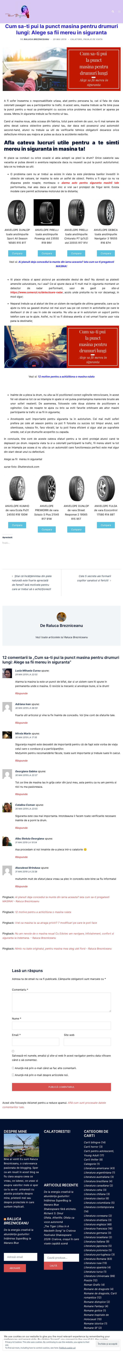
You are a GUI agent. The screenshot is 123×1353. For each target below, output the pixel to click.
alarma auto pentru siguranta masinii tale (90, 182)
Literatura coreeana (96, 1215)
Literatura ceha (93, 1189)
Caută (53, 1265)
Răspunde (21, 693)
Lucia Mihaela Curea (28, 670)
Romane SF (91, 1327)
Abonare (15, 1268)
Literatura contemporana (99, 1207)
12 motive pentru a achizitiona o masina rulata (66, 376)
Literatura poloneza (96, 1250)
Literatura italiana (94, 1241)
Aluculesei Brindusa (27, 867)
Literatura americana (96, 1168)
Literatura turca (93, 1271)
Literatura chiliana (95, 1194)
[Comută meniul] (119, 11)
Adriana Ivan (23, 704)
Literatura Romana (95, 1258)
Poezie (88, 1280)
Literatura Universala (96, 1276)
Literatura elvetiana (95, 1220)
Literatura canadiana (96, 1185)
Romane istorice (93, 1323)
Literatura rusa (93, 1263)
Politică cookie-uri (67, 1348)
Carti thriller (91, 1159)
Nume (16, 1018)
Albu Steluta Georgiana (29, 838)
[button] (112, 11)
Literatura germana (95, 1232)
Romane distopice (95, 1301)
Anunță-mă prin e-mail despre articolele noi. (41, 1075)
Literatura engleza (95, 1224)
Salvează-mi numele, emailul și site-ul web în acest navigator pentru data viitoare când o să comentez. (61, 1058)
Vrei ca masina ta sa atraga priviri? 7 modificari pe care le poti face (56, 922)
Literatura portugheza (97, 1254)
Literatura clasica (94, 1198)
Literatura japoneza (95, 1245)
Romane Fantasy (94, 1306)
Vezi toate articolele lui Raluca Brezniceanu (61, 637)
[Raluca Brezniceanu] (20, 11)
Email (16, 1034)
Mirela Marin (23, 733)
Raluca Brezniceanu (36, 39)
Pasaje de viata (93, 39)
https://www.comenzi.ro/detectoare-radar (36, 292)
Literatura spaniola (95, 1267)
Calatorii (76, 39)
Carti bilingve (92, 1142)
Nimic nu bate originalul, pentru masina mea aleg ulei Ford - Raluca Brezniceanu (63, 948)
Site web (69, 1034)
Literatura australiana (97, 1176)
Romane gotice (93, 1310)
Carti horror (91, 1146)
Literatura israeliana (96, 1237)
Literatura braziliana (96, 1181)
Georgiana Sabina (26, 771)
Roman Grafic (92, 1284)
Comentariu (20, 989)
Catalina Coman (25, 804)
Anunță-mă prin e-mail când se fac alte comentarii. (45, 1068)
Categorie (90, 1163)
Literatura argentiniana (97, 1172)
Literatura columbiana (97, 1202)
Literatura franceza (95, 1228)
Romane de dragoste (96, 1289)
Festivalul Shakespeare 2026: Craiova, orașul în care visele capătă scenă (61, 1239)
